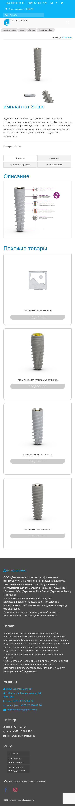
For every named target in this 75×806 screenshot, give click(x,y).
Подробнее (37, 317)
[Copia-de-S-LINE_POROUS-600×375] (37, 63)
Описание (20, 158)
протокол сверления (20, 165)
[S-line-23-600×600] (46, 94)
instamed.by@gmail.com (21, 735)
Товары (22, 30)
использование (54, 165)
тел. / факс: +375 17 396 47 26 (24, 705)
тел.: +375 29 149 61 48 (20, 700)
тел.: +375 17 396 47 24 (20, 731)
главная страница (9, 30)
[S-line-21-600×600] (29, 94)
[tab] (20, 158)
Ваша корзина (20, 9)
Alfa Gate (31, 30)
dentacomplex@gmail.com (22, 709)
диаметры (54, 158)
